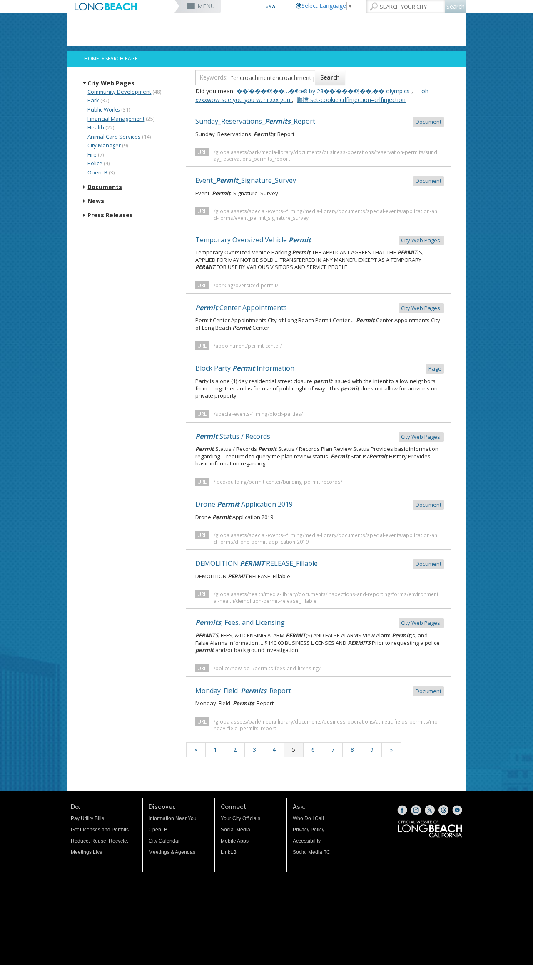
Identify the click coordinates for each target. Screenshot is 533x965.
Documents (104, 187)
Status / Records (318, 436)
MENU (206, 6)
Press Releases (110, 215)
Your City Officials (240, 818)
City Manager (104, 145)
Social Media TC (311, 852)
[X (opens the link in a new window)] (430, 810)
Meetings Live (86, 852)
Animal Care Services (114, 136)
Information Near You (173, 818)
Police (94, 163)
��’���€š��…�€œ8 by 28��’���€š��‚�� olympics (323, 91)
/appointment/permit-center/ (248, 345)
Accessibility (307, 841)
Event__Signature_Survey (318, 180)
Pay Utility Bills (87, 818)
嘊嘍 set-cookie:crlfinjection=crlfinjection (351, 100)
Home (91, 58)
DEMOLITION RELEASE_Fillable (318, 563)
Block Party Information (318, 368)
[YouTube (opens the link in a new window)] (457, 810)
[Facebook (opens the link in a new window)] (402, 810)
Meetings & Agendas (172, 852)
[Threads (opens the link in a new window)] (443, 810)
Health (95, 127)
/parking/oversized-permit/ (246, 285)
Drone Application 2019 (318, 504)
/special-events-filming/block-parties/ (258, 413)
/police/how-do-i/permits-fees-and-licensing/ (267, 668)
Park (93, 100)
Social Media (235, 830)
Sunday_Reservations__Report (318, 121)
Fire (92, 154)
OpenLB (97, 172)
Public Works (103, 109)
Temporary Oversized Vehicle (318, 239)
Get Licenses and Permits (100, 830)
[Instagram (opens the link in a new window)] (416, 810)
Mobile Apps (235, 841)
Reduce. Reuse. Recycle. (99, 841)
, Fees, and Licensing (318, 622)
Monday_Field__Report (318, 690)
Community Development (119, 91)
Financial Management (115, 118)
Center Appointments (318, 307)
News (95, 201)
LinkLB (229, 852)
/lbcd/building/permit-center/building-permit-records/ (278, 481)
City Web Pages (110, 83)
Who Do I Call (308, 818)
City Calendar (164, 841)
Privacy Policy (308, 830)
